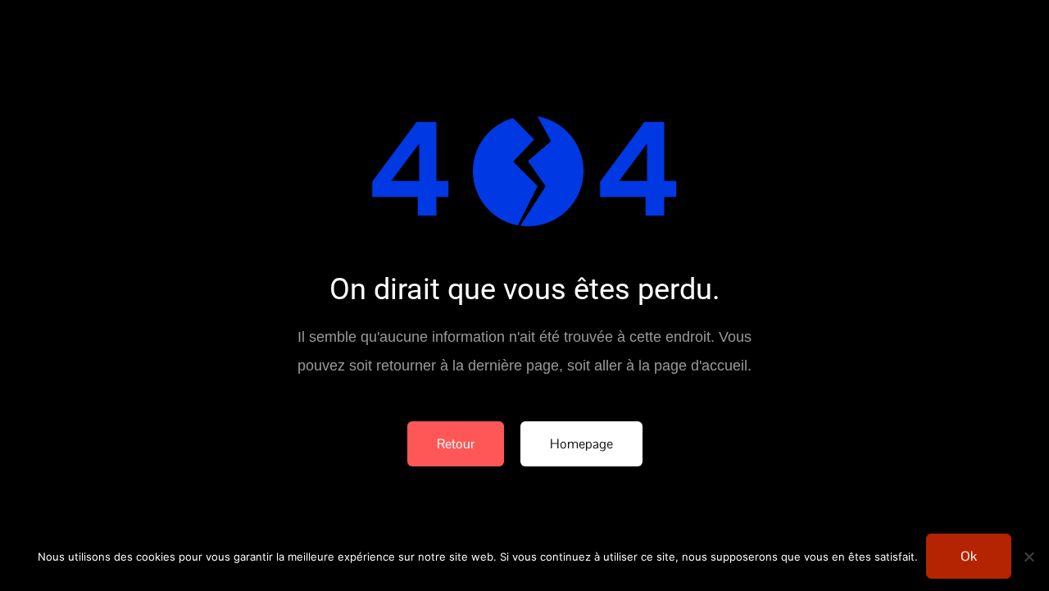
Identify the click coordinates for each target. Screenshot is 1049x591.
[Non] (1028, 556)
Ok (968, 556)
